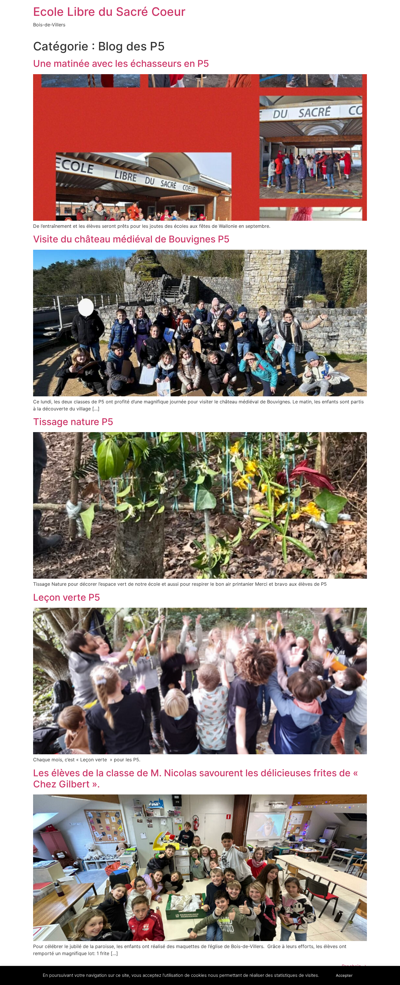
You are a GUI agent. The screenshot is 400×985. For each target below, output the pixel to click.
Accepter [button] (344, 975)
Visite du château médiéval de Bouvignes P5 (131, 239)
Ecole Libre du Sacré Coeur (109, 11)
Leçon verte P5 (66, 597)
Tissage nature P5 (73, 421)
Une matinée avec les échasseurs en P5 (121, 63)
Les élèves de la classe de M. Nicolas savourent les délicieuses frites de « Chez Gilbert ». (195, 778)
